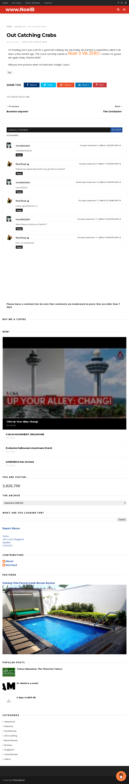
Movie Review (10, 740)
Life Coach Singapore (13, 539)
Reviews (8, 745)
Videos (7, 759)
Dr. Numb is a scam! (27, 683)
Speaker (7, 542)
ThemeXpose (19, 780)
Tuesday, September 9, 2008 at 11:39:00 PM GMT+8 (100, 164)
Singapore (9, 749)
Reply (19, 155)
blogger (116, 130)
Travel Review (11, 754)
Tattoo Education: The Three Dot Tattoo (39, 669)
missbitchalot (23, 145)
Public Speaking (32, 3)
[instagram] (122, 3)
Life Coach (16, 3)
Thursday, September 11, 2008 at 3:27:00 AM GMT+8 (99, 201)
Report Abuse (11, 528)
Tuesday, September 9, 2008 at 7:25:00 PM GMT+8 (100, 145)
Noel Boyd (21, 164)
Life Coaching (10, 735)
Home (5, 3)
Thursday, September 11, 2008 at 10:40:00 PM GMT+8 (99, 238)
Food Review (10, 731)
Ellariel (9, 561)
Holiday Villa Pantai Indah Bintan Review (29, 583)
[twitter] (125, 3)
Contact (48, 3)
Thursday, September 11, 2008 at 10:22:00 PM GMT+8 (99, 219)
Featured (8, 726)
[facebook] (118, 3)
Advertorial (9, 721)
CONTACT (8, 545)
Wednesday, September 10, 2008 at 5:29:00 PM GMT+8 (98, 182)
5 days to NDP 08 (26, 697)
